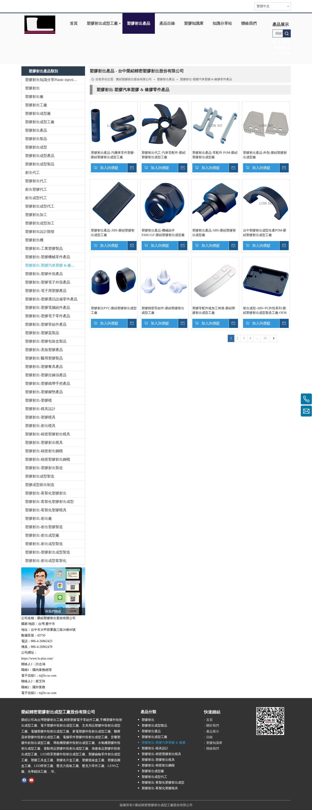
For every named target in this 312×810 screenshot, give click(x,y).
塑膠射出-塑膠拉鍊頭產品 (45, 375)
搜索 (287, 33)
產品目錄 (167, 23)
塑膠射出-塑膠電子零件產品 (47, 316)
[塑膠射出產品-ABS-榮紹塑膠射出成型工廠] (114, 203)
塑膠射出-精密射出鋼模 (44, 451)
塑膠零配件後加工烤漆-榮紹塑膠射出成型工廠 (213, 310)
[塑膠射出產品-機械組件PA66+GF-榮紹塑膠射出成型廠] (164, 203)
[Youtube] (31, 780)
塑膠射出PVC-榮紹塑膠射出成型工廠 (114, 310)
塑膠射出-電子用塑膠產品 (45, 291)
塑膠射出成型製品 (39, 164)
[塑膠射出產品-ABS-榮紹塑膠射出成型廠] (215, 203)
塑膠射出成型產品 (39, 156)
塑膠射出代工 (36, 181)
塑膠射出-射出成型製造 (44, 544)
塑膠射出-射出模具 (40, 426)
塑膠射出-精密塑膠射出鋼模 (47, 459)
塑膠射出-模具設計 (40, 409)
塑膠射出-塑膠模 (38, 400)
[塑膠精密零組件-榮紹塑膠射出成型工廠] (164, 281)
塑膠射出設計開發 (39, 232)
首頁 (74, 23)
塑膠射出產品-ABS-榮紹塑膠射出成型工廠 (113, 233)
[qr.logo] (270, 721)
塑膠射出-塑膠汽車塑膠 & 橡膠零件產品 (55, 265)
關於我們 (212, 725)
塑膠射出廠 (34, 97)
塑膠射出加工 (36, 215)
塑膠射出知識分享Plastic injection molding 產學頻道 (55, 80)
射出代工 (32, 172)
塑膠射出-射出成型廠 (42, 535)
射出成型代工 (36, 198)
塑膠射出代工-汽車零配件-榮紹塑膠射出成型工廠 (163, 155)
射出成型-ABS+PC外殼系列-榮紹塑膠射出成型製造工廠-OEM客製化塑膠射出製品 (264, 310)
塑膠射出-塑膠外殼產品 (44, 274)
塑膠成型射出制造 (39, 485)
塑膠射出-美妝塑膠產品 (44, 350)
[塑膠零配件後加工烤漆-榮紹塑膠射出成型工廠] (215, 281)
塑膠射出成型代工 (39, 206)
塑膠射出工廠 (36, 105)
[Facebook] (24, 780)
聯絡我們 (249, 23)
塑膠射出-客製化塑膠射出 (45, 493)
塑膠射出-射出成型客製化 (45, 561)
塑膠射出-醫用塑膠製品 (44, 358)
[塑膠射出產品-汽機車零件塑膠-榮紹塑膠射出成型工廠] (114, 125)
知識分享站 (222, 23)
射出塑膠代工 (36, 189)
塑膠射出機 (34, 240)
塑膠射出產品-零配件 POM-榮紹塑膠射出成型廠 (215, 155)
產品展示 (212, 731)
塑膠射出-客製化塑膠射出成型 (49, 502)
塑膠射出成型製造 (39, 476)
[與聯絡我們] (53, 591)
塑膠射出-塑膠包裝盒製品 (45, 341)
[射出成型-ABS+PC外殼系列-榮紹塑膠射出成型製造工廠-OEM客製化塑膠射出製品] (266, 281)
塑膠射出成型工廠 (102, 23)
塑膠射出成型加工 (39, 223)
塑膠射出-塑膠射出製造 (44, 468)
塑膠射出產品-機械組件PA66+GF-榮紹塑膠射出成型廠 (163, 233)
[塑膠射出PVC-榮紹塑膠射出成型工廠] (114, 281)
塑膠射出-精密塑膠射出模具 (47, 434)
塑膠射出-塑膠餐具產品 (44, 367)
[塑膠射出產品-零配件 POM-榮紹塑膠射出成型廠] (215, 125)
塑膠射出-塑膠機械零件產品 (47, 257)
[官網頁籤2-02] (39, 25)
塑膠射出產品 (138, 23)
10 (265, 338)
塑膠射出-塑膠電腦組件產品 (47, 307)
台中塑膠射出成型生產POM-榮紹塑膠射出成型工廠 (264, 233)
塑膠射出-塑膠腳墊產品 (44, 392)
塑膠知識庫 (194, 23)
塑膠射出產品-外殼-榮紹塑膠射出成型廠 (265, 155)
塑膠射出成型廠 (38, 113)
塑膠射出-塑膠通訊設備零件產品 (51, 299)
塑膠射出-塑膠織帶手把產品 (47, 383)
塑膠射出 (32, 88)
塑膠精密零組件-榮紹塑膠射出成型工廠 (163, 310)
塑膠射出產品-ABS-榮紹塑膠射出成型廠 (214, 233)
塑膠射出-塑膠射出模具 (44, 442)
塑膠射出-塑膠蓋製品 (42, 333)
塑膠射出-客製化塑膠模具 (45, 510)
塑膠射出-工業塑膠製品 (44, 248)
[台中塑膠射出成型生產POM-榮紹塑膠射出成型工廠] (266, 203)
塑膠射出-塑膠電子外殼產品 (47, 282)
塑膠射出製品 (36, 139)
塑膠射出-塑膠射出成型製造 (47, 552)
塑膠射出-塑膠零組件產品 (45, 324)
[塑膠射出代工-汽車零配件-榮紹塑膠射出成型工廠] (164, 125)
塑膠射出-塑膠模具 (40, 417)
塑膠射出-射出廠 (38, 518)
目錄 (209, 737)
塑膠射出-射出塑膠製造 (44, 527)
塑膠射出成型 (36, 147)
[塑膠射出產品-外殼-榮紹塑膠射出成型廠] (266, 125)
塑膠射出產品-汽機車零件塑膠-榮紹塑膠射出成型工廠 (113, 155)
